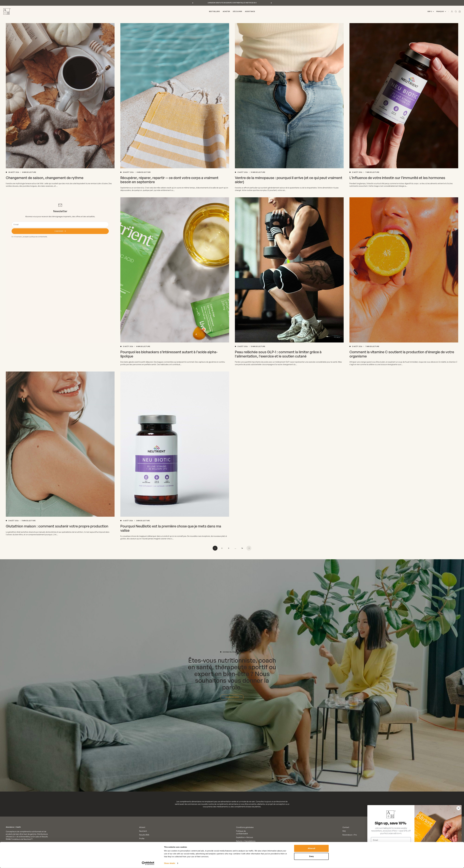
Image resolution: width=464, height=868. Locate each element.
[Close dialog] (458, 808)
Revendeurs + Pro (349, 835)
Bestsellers (214, 11)
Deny (311, 856)
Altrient (142, 827)
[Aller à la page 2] (248, 548)
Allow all (311, 848)
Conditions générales (245, 827)
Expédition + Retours (244, 837)
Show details (169, 863)
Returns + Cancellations (245, 841)
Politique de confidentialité (242, 832)
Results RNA (144, 835)
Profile (141, 839)
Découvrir (237, 11)
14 (242, 548)
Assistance (250, 11)
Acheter (226, 11)
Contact (345, 827)
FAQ (344, 831)
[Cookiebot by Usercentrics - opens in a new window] (148, 863)
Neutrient (143, 831)
